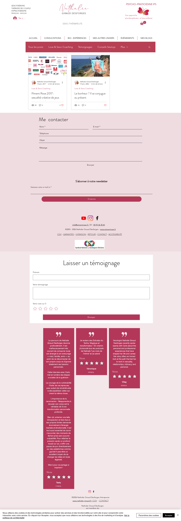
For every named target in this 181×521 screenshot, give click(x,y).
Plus (123, 47)
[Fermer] (177, 515)
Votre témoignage (40, 284)
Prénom (36, 272)
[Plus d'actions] (63, 82)
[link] (143, 23)
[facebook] (97, 218)
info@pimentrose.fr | (81, 225)
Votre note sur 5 (39, 303)
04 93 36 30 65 (99, 225)
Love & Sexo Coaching (60, 47)
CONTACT (102, 234)
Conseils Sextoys (106, 47)
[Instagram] (90, 218)
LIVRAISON (81, 234)
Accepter (168, 515)
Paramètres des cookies (149, 515)
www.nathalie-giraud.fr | (83, 501)
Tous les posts (35, 47)
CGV (59, 234)
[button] (52, 38)
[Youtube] (83, 218)
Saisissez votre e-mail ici (40, 187)
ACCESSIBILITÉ (115, 234)
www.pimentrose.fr (108, 229)
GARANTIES (68, 234)
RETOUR (92, 234)
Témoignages (85, 47)
